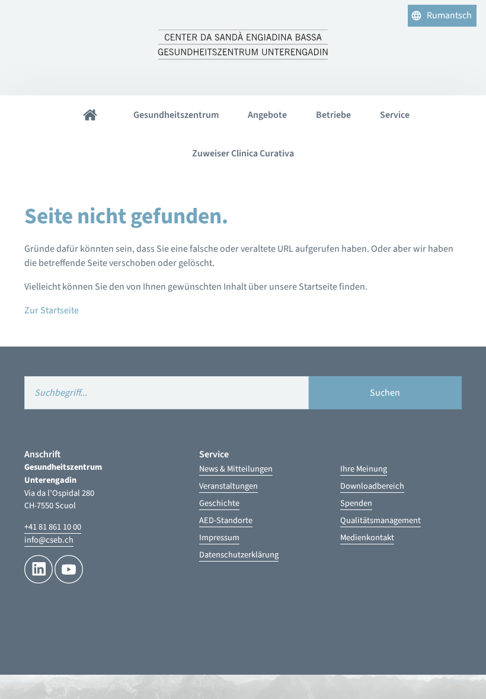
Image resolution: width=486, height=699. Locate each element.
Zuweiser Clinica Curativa (243, 153)
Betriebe (333, 114)
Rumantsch (449, 15)
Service (395, 114)
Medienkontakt (367, 537)
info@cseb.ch (48, 540)
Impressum (219, 537)
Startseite (90, 114)
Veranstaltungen (228, 486)
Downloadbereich (372, 486)
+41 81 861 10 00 (52, 527)
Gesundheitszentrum (176, 114)
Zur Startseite (51, 310)
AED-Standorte (225, 520)
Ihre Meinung (363, 469)
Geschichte (219, 503)
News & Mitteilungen (236, 469)
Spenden (356, 503)
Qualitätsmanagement (380, 520)
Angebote (267, 114)
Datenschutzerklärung (239, 555)
